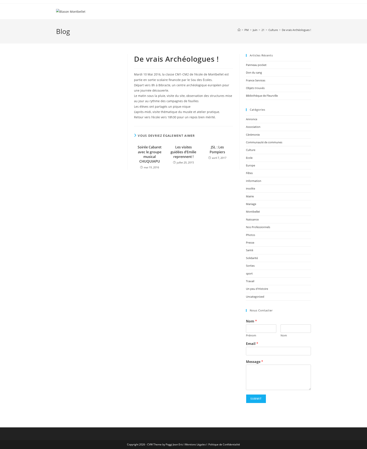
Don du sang (254, 72)
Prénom (251, 335)
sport (249, 273)
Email (252, 344)
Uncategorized (255, 296)
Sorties (250, 266)
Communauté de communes (264, 142)
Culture (250, 150)
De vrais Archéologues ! (296, 30)
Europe (250, 165)
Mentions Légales (195, 444)
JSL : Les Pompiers (217, 149)
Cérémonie (253, 135)
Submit (256, 398)
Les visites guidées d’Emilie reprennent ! (183, 152)
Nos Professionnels (258, 227)
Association (253, 127)
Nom (251, 321)
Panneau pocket (256, 65)
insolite (250, 188)
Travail (250, 281)
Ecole (249, 158)
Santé (249, 250)
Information (253, 181)
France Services (255, 80)
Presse (250, 242)
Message (254, 362)
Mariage (251, 204)
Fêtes (249, 173)
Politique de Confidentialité (224, 444)
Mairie (250, 196)
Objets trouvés (255, 88)
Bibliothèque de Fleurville (262, 96)
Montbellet (253, 211)
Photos (250, 235)
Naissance (252, 219)
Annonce (251, 119)
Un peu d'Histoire (257, 289)
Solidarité (252, 258)
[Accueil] (239, 30)
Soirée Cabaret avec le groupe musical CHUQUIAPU (149, 154)
